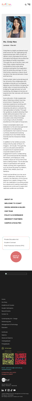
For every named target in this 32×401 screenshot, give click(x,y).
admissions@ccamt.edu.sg (14, 368)
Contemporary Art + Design (9, 318)
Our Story (4, 302)
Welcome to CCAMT (13, 203)
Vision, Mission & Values (14, 207)
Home (3, 299)
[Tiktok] (12, 390)
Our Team (8, 211)
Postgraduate (6, 344)
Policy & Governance (13, 215)
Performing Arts (6, 321)
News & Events (6, 311)
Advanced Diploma (7, 338)
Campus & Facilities (12, 223)
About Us (8, 199)
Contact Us (5, 314)
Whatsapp (8, 348)
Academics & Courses (8, 305)
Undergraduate (6, 341)
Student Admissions (7, 308)
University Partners (13, 219)
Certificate (5, 332)
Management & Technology (10, 324)
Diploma (4, 335)
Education (4, 327)
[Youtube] (14, 390)
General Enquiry (6, 369)
